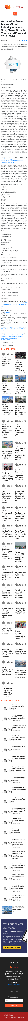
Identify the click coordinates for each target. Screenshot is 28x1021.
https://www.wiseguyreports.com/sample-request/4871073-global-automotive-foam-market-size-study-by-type (12, 160)
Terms (5, 1017)
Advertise (20, 1017)
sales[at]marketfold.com (14, 984)
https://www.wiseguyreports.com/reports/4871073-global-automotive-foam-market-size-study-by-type (14, 304)
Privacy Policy (12, 1017)
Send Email (7, 312)
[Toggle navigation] (15, 13)
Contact (14, 1019)
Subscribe (14, 1005)
